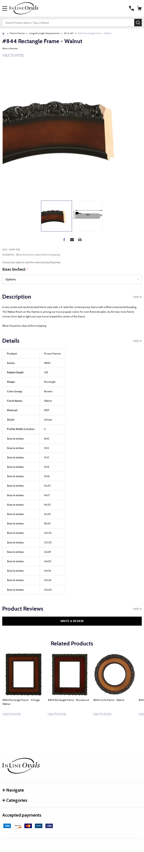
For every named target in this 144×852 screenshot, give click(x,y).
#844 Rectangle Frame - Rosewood (68, 700)
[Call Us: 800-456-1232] (131, 8)
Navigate (15, 790)
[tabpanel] (23, 692)
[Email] (72, 239)
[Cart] (139, 8)
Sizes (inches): (15, 269)
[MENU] (4, 8)
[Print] (79, 239)
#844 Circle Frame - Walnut (108, 700)
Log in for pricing (12, 54)
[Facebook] (64, 239)
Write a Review (10, 48)
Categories (16, 800)
